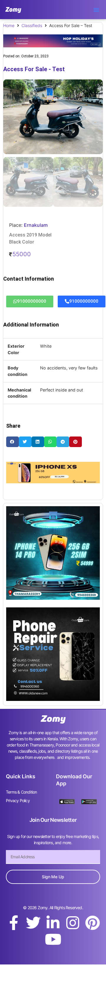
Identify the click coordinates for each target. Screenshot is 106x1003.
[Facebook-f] (13, 922)
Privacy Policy (18, 800)
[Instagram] (72, 922)
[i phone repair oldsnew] (53, 699)
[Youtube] (53, 939)
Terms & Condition (21, 791)
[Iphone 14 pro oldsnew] (53, 598)
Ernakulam (36, 225)
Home (8, 25)
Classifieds (31, 25)
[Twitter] (33, 922)
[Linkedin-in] (53, 922)
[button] (96, 9)
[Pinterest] (92, 922)
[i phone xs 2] (53, 481)
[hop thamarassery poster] (53, 46)
